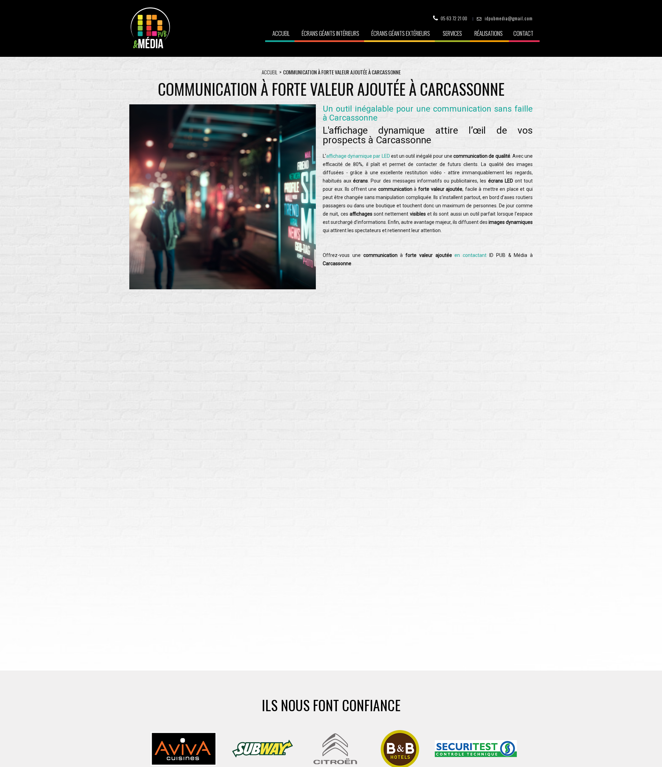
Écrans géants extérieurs (400, 33)
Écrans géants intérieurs (330, 33)
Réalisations (488, 33)
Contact (523, 33)
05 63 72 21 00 (454, 18)
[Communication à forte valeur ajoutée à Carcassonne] (222, 287)
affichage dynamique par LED (358, 156)
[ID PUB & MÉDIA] (150, 28)
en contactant (470, 255)
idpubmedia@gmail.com (509, 18)
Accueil (281, 33)
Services (452, 33)
